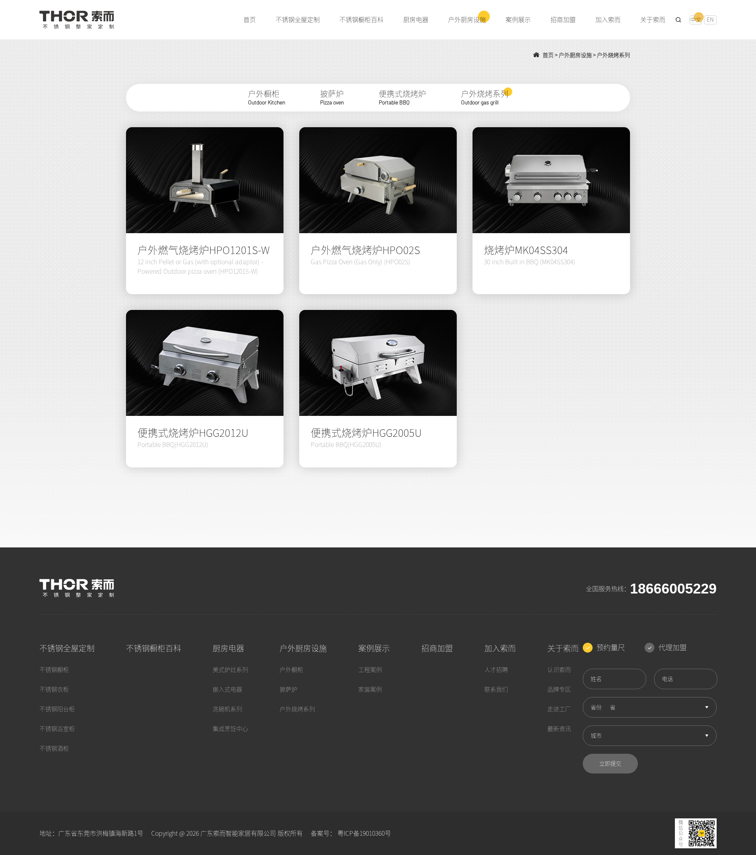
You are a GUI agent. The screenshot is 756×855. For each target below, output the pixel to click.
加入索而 (500, 648)
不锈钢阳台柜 (57, 709)
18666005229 (673, 589)
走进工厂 (559, 709)
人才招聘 (496, 670)
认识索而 (559, 670)
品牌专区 (559, 689)
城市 (596, 735)
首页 (548, 55)
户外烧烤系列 (613, 55)
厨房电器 (228, 648)
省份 (596, 707)
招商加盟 (437, 648)
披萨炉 (288, 689)
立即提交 (610, 763)
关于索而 (563, 648)
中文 (695, 19)
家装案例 (370, 689)
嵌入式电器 (227, 689)
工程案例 (370, 670)
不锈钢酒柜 (54, 748)
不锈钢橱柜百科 (153, 648)
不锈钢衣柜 (54, 689)
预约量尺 (611, 647)
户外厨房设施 (575, 55)
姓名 (596, 679)
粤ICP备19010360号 (364, 833)
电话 (667, 679)
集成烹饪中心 (230, 729)
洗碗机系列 (227, 709)
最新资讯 (559, 729)
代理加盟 (672, 647)
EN (710, 19)
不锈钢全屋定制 (66, 648)
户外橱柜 (291, 670)
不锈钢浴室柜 (57, 729)
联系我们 (496, 689)
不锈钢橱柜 (54, 670)
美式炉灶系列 (230, 670)
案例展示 (374, 648)
